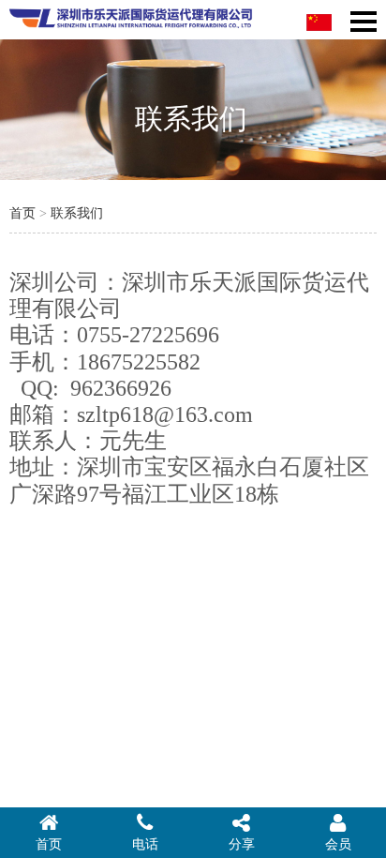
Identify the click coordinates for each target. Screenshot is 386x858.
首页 (22, 213)
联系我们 (77, 213)
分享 (242, 844)
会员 (338, 844)
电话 (145, 844)
